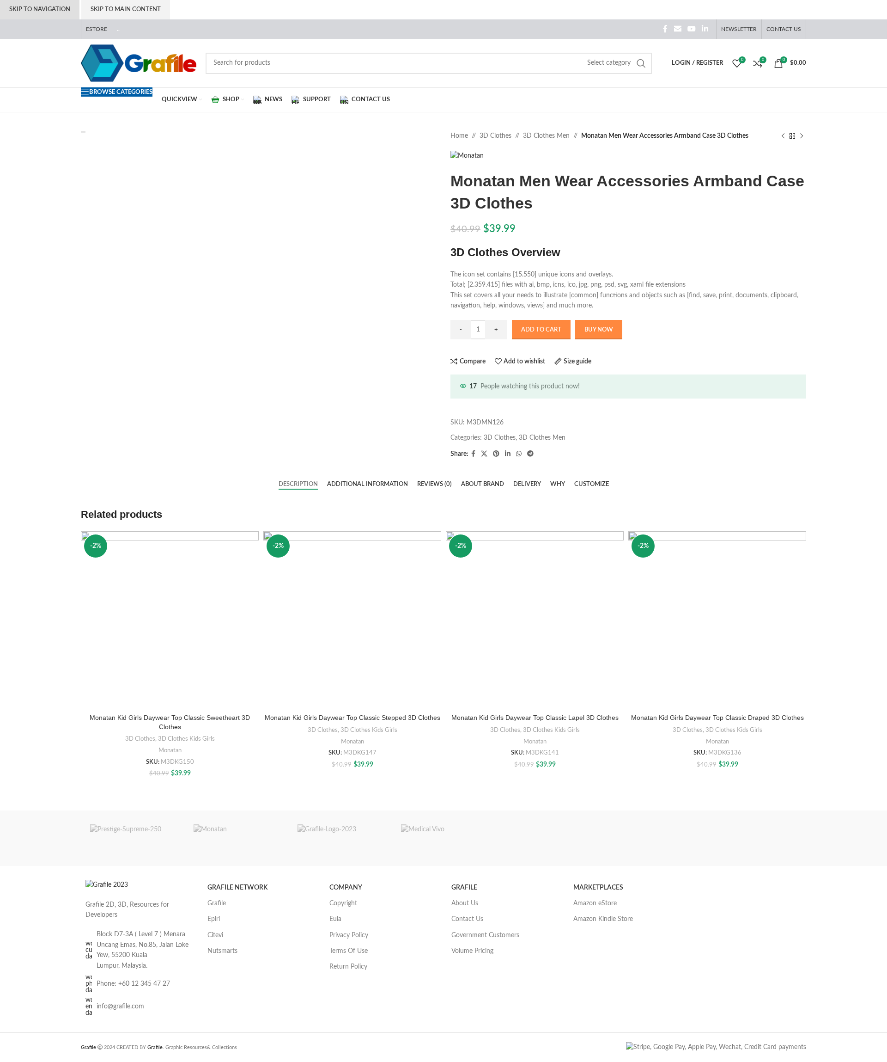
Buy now (598, 330)
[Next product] (801, 136)
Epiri (213, 919)
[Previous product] (783, 136)
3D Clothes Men (546, 136)
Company (345, 887)
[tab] (298, 484)
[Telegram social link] (530, 454)
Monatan (170, 750)
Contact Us (467, 919)
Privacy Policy (348, 935)
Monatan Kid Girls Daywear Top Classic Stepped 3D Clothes (352, 717)
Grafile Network (237, 887)
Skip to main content (126, 9)
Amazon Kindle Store (603, 919)
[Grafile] (340, 838)
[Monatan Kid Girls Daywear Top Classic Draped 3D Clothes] (717, 620)
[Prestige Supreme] (132, 838)
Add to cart (541, 330)
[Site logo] (138, 63)
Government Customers (485, 935)
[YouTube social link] (691, 29)
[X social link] (484, 454)
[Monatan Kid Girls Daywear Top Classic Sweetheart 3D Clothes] (170, 620)
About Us (464, 903)
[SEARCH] (641, 63)
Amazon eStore (595, 903)
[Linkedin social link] (705, 29)
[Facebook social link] (665, 29)
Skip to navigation (39, 9)
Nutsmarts (222, 951)
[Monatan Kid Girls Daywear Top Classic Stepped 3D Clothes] (352, 620)
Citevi (215, 935)
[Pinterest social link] (496, 454)
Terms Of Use (348, 951)
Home (459, 136)
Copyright (343, 903)
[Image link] (106, 885)
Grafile (216, 903)
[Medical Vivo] (443, 838)
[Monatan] (236, 838)
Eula (335, 919)
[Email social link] (677, 29)
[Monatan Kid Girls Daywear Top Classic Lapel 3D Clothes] (535, 620)
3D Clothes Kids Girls (186, 739)
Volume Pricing (472, 951)
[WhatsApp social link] (518, 454)
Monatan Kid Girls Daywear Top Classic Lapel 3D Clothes (535, 717)
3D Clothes (495, 136)
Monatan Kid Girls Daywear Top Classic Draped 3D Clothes (717, 717)
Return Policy (348, 967)
